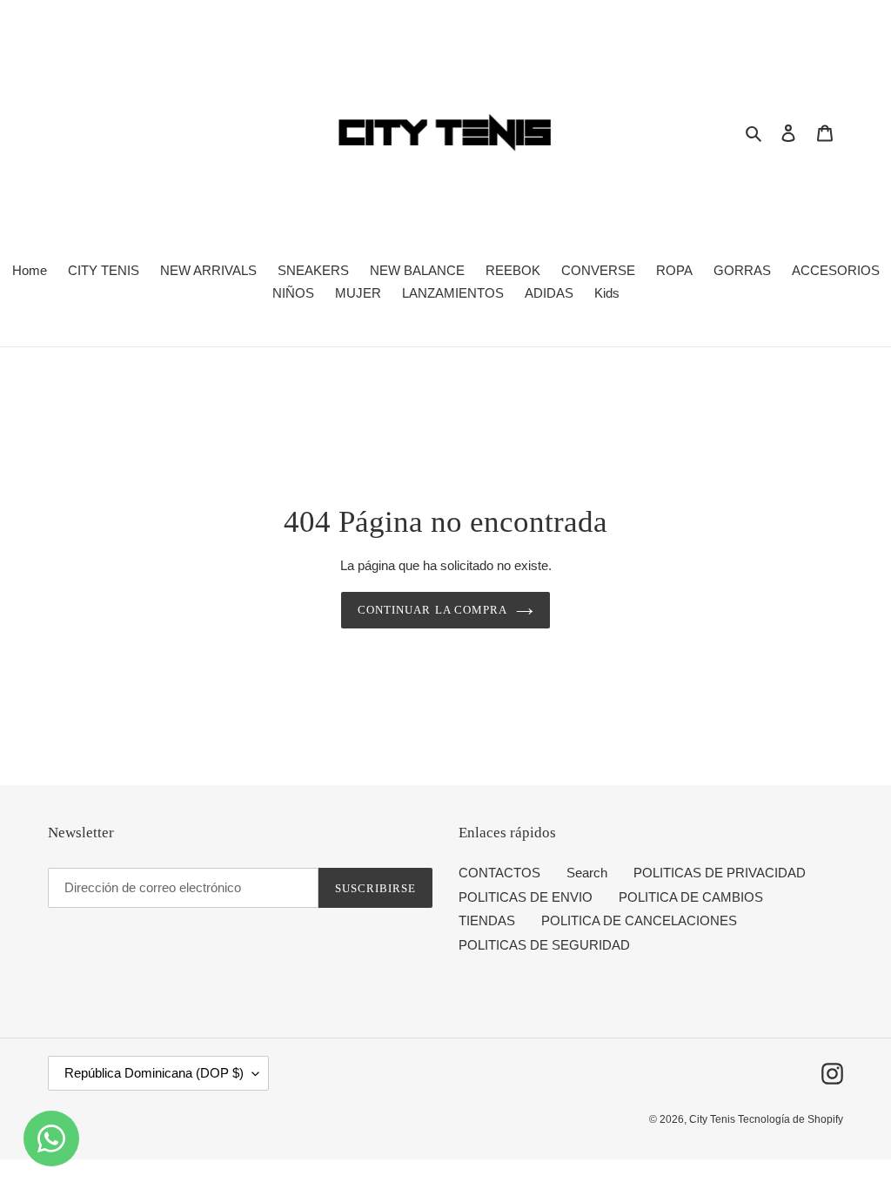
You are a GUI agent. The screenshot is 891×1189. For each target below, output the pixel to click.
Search (586, 872)
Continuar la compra (432, 609)
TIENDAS (487, 920)
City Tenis (713, 1119)
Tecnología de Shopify (790, 1119)
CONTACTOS (499, 872)
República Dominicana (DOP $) (154, 1072)
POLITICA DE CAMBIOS (691, 897)
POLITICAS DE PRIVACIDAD (719, 872)
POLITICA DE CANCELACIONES (639, 920)
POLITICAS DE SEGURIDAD (544, 944)
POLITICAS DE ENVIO (526, 897)
